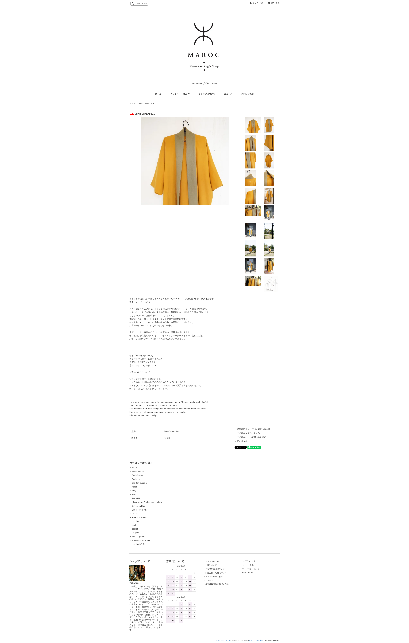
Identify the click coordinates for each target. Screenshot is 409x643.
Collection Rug (138, 506)
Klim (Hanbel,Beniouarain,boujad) (147, 502)
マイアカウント (259, 3)
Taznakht (136, 498)
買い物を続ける (244, 441)
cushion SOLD (138, 544)
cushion (135, 521)
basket (135, 529)
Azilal (134, 487)
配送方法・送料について (216, 573)
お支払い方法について (215, 569)
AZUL (155, 103)
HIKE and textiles (139, 517)
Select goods (144, 103)
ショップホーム (212, 561)
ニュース (228, 94)
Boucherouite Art (139, 510)
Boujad (135, 491)
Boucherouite (138, 471)
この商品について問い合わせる (251, 437)
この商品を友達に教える (248, 433)
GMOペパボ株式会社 (256, 640)
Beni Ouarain (137, 475)
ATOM (250, 573)
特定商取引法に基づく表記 (216, 584)
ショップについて (207, 94)
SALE (134, 468)
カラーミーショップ (223, 640)
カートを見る (248, 565)
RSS (244, 573)
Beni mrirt (136, 479)
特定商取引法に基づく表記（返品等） (254, 429)
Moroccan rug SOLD (141, 540)
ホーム (158, 94)
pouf (134, 525)
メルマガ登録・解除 (214, 576)
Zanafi (134, 494)
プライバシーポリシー (251, 569)
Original (135, 533)
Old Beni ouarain (139, 483)
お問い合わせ (247, 94)
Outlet (134, 514)
